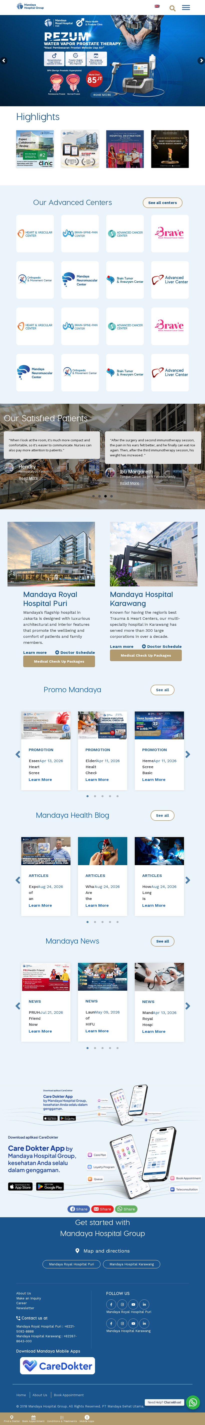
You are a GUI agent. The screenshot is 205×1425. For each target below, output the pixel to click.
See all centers (162, 202)
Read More (102, 95)
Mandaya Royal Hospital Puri (71, 1264)
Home (21, 1395)
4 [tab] (110, 796)
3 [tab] (102, 796)
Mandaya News (72, 940)
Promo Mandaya (72, 689)
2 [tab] (95, 796)
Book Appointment (69, 1395)
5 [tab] (117, 796)
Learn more (35, 652)
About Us (23, 1293)
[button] (93, 496)
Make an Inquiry (28, 1298)
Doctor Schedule (77, 652)
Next (187, 750)
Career (21, 1303)
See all (162, 690)
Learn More (40, 779)
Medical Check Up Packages (59, 661)
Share (81, 1209)
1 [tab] (87, 796)
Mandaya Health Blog (72, 814)
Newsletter (25, 1308)
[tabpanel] (45, 750)
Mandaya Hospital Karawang (132, 1264)
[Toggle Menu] (186, 7)
